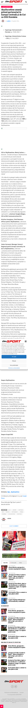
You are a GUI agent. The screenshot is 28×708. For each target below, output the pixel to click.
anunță (14, 510)
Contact (22, 692)
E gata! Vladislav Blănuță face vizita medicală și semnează (17, 600)
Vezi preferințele (14, 365)
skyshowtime (15, 492)
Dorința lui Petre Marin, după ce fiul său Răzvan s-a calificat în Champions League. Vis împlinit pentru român (17, 586)
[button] (25, 341)
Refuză (14, 361)
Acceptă (14, 356)
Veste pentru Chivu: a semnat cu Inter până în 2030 (18, 593)
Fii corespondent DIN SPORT (15, 695)
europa (8, 512)
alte (9, 510)
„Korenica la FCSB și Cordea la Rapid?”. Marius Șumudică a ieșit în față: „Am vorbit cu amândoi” (17, 577)
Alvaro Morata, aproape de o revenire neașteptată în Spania (17, 568)
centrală (20, 510)
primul (21, 512)
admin (9, 21)
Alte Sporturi (11, 609)
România (4, 514)
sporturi (19, 514)
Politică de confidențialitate (14, 368)
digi (8, 492)
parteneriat (15, 512)
